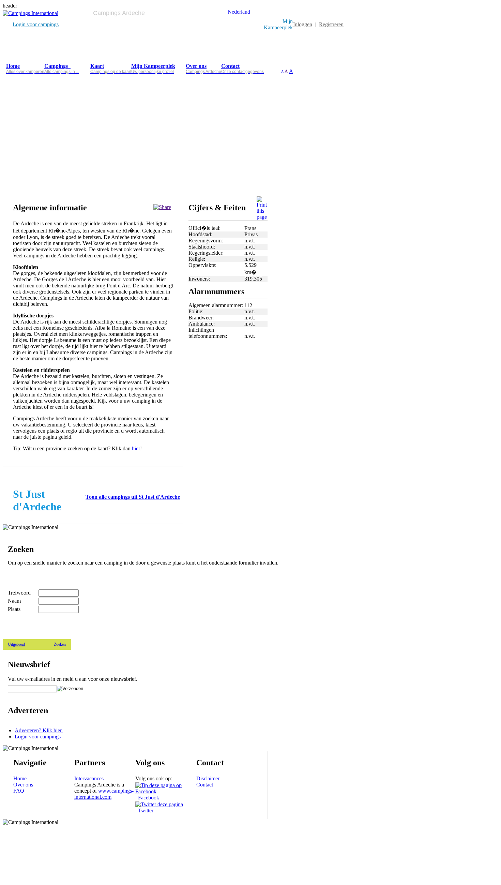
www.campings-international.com (104, 794)
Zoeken (60, 644)
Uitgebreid (16, 644)
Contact (204, 784)
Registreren (331, 24)
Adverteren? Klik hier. (39, 730)
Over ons (23, 784)
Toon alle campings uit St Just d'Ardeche (133, 497)
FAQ (18, 791)
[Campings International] (30, 13)
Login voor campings (36, 24)
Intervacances (89, 778)
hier (136, 448)
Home (20, 778)
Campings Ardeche (119, 13)
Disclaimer (207, 778)
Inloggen (302, 24)
